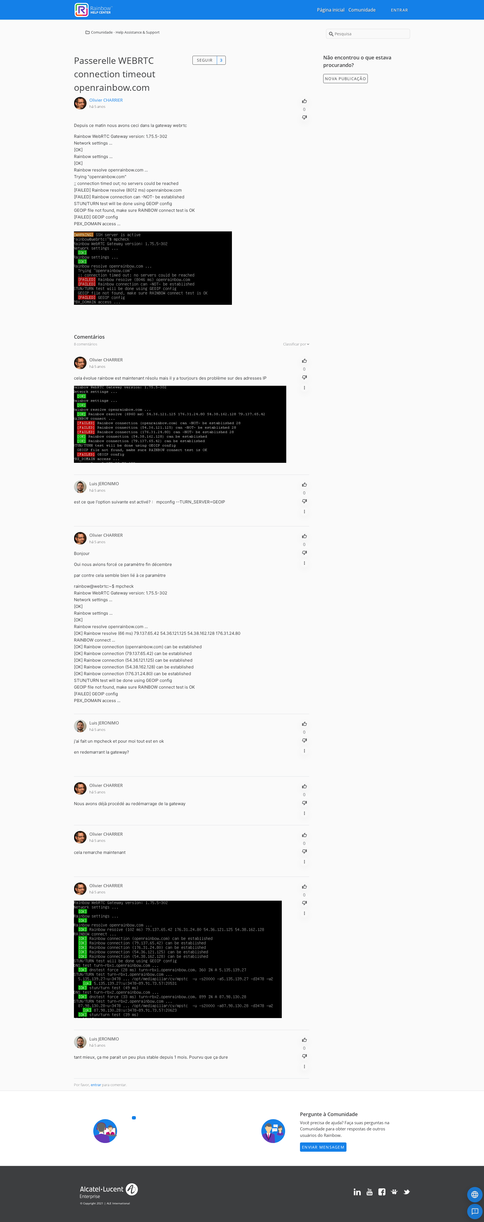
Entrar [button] (399, 10)
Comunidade (362, 10)
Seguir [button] (205, 60)
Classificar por (295, 344)
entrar (96, 1084)
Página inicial (331, 10)
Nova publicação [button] (345, 78)
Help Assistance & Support (138, 32)
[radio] (304, 100)
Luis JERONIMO (104, 483)
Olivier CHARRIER (106, 100)
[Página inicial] (93, 9)
